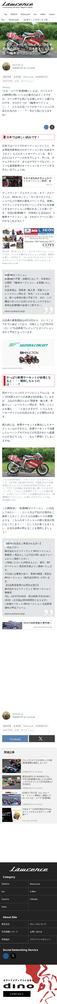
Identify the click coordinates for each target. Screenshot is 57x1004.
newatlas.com (8, 500)
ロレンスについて (38, 924)
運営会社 (5, 924)
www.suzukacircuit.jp (15, 311)
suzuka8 (31, 68)
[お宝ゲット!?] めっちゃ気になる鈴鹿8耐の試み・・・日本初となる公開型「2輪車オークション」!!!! (28, 49)
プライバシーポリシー (40, 939)
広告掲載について (9, 932)
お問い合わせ (36, 932)
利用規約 (5, 939)
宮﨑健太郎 (17, 68)
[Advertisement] (24, 650)
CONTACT (17, 994)
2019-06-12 (17, 65)
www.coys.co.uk (10, 263)
